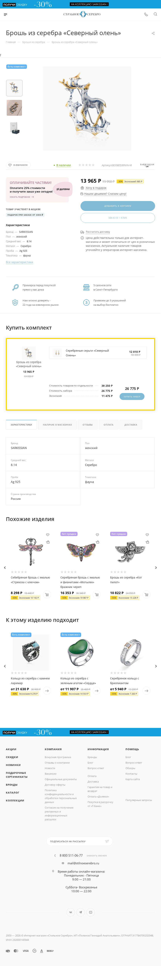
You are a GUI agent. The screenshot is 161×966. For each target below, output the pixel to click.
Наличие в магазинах (57, 424)
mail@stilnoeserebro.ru (83, 863)
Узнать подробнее (20, 197)
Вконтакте (70, 912)
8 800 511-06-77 (71, 855)
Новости (50, 768)
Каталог (12, 792)
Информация (98, 749)
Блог (90, 762)
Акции (11, 749)
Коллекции (15, 800)
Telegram (80, 912)
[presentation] (5, 568)
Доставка (130, 424)
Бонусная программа (58, 757)
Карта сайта (132, 779)
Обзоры (130, 768)
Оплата (108, 424)
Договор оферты (55, 784)
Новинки (13, 765)
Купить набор (132, 396)
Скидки (12, 757)
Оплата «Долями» (98, 796)
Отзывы (88, 424)
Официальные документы (61, 779)
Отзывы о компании (57, 762)
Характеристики (21, 424)
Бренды (12, 784)
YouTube (90, 912)
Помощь (132, 749)
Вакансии (50, 773)
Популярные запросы (138, 800)
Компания (53, 749)
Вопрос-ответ (96, 768)
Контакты (131, 773)
